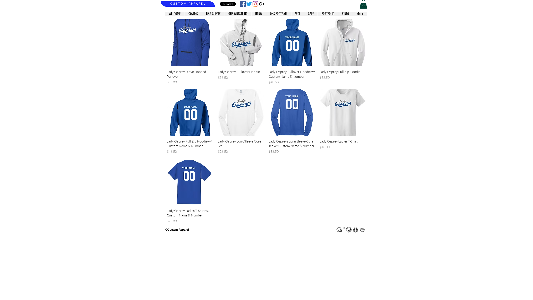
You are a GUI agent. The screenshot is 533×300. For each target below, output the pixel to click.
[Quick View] (190, 42)
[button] (363, 4)
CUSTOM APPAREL (188, 3)
